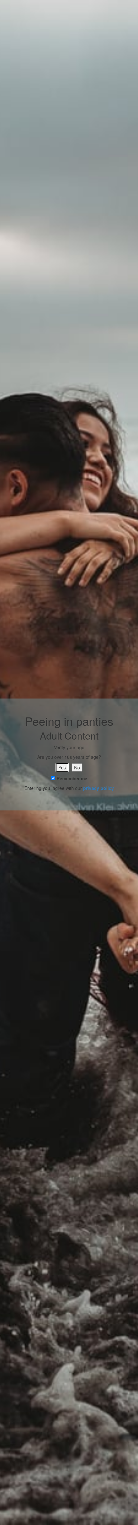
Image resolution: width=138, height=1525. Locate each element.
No (77, 767)
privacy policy (98, 788)
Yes (62, 767)
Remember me (71, 778)
